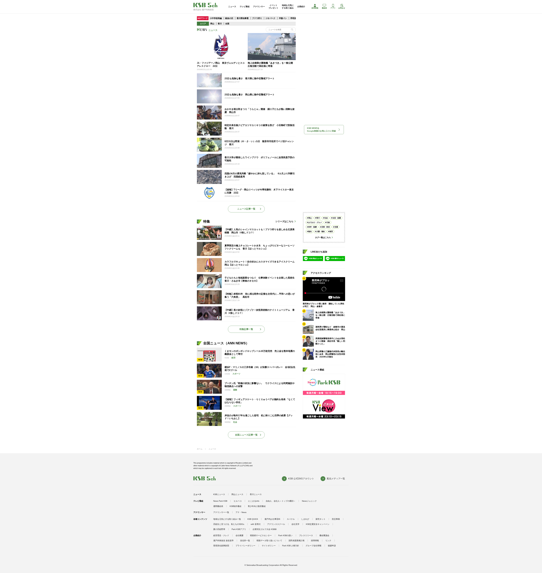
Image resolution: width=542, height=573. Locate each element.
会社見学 (295, 524)
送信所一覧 (245, 540)
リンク (328, 540)
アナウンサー (259, 6)
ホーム (199, 449)
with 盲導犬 (256, 524)
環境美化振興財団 (221, 545)
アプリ (333, 8)
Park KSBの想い (285, 535)
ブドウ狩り (257, 18)
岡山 (212, 23)
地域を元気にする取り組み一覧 (227, 519)
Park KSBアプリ (239, 529)
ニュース (232, 6)
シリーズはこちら (284, 221)
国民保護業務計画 (296, 540)
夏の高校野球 (219, 529)
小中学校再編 (216, 18)
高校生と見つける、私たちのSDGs (228, 524)
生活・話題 (336, 218)
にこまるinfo (253, 501)
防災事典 (336, 519)
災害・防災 (325, 227)
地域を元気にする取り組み (288, 6)
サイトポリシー (269, 545)
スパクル (291, 519)
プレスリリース (306, 535)
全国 (227, 23)
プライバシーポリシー (245, 545)
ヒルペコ (238, 501)
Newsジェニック (309, 501)
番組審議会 (324, 535)
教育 (331, 231)
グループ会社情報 (313, 545)
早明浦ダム (295, 18)
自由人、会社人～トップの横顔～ (280, 501)
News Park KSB (220, 501)
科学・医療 (312, 227)
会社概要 (239, 535)
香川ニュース (256, 494)
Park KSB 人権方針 (290, 545)
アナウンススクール (276, 524)
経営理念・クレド (221, 535)
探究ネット (320, 519)
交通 (336, 227)
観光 (310, 231)
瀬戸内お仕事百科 (272, 519)
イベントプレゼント (273, 6)
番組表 (324, 8)
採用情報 (315, 8)
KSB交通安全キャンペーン (317, 524)
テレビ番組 (245, 6)
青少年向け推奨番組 (257, 506)
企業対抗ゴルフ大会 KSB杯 (265, 529)
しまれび (305, 519)
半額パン (283, 18)
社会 (326, 218)
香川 (220, 23)
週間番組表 (218, 506)
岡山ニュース (237, 494)
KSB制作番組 (235, 506)
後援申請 (332, 545)
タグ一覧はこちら (323, 237)
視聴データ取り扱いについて (269, 540)
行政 (328, 222)
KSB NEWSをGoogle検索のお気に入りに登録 (321, 129)
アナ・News (241, 512)
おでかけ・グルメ (315, 222)
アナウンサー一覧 (221, 512)
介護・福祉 (320, 231)
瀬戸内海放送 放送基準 (223, 540)
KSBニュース (219, 494)
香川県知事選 (243, 18)
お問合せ (341, 8)
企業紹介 (301, 6)
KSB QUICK (252, 519)
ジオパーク (270, 18)
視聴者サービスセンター (261, 535)
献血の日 (229, 18)
